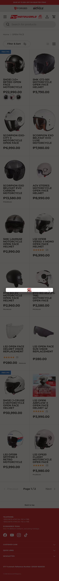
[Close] (49, 291)
